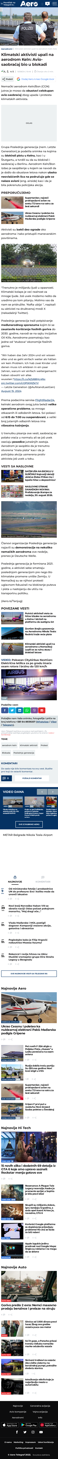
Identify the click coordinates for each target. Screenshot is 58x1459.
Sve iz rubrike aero (29, 824)
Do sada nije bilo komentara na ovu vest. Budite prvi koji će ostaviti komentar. (26, 770)
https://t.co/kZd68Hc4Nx (29, 379)
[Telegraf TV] (41, 1432)
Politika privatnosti (24, 1448)
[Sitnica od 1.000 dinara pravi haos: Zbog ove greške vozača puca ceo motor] (12, 1328)
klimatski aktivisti (28, 745)
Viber (54, 721)
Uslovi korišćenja (46, 1442)
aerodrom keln (9, 745)
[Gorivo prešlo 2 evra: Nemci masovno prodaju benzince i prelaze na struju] (29, 1286)
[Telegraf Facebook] (17, 1432)
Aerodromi (6, 49)
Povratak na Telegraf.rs (9, 3)
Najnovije (13, 988)
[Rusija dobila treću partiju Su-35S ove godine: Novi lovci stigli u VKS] (12, 1072)
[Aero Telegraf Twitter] (25, 1432)
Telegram (8, 725)
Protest (44, 745)
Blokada (6, 753)
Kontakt (39, 1448)
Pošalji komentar (32, 778)
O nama (8, 1442)
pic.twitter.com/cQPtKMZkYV (20, 383)
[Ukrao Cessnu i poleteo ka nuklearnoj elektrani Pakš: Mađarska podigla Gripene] (12, 218)
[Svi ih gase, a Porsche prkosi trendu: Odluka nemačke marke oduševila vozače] (12, 1348)
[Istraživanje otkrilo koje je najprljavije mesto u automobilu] (12, 1386)
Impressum (30, 1442)
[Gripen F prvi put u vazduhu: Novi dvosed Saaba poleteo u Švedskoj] (12, 1111)
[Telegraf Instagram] (33, 1432)
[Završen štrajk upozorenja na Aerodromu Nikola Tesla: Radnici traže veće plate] (12, 633)
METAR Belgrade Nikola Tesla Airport (27, 835)
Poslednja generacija (24, 753)
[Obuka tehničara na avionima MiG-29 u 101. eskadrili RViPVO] (13, 802)
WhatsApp (43, 721)
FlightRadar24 (44, 400)
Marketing (18, 1442)
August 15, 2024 (11, 391)
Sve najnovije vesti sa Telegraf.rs (29, 974)
